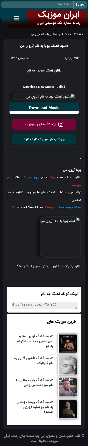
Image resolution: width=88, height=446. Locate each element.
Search (80, 4)
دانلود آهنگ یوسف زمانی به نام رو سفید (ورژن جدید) (35, 407)
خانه (81, 34)
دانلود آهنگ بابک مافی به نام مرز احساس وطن (34, 382)
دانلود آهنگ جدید (68, 177)
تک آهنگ (71, 34)
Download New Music (28, 207)
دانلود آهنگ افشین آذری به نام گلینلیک (33, 360)
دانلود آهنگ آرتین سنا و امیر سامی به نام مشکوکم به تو (35, 341)
